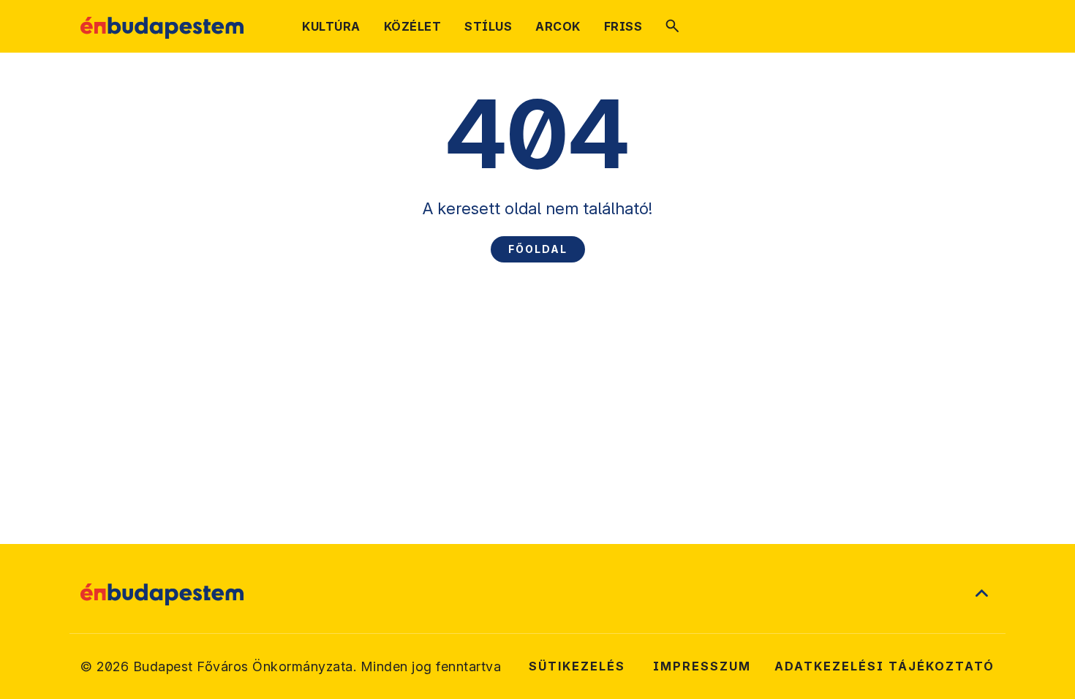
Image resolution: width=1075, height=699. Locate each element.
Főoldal (537, 249)
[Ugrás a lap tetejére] (981, 594)
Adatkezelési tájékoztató (884, 666)
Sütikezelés (577, 666)
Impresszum (702, 666)
